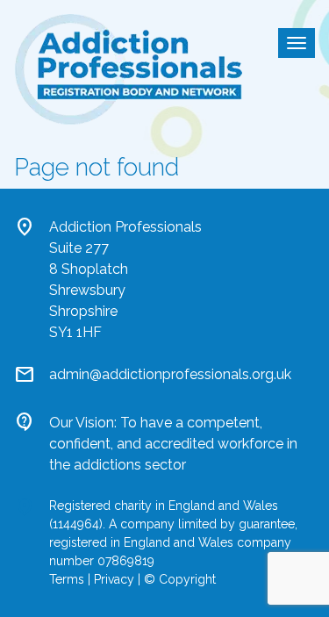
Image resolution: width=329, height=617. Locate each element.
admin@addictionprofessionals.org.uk (170, 374)
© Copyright (180, 579)
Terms (66, 579)
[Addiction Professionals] (128, 68)
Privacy (114, 579)
